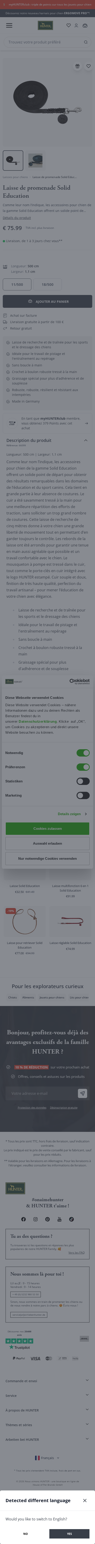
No (25, 1534)
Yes (69, 1534)
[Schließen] (84, 1500)
